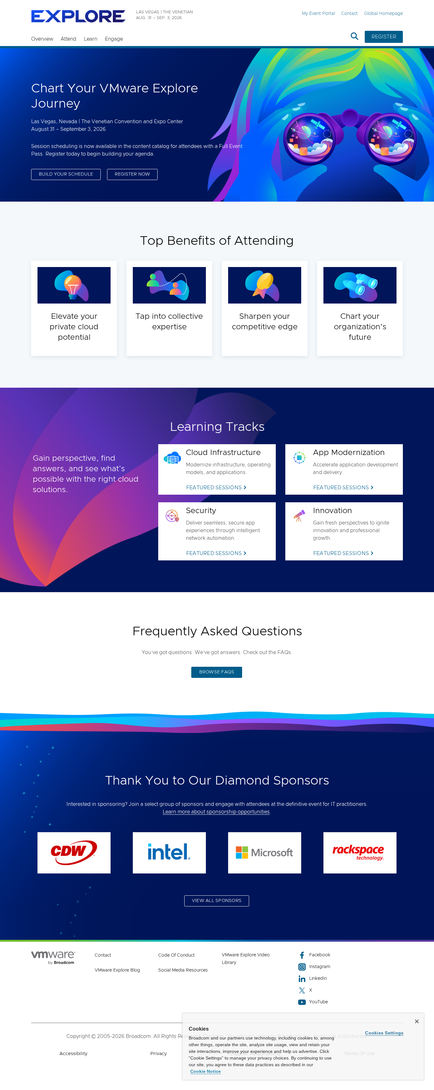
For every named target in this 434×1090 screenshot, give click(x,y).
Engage (114, 39)
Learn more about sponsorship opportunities (216, 811)
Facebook (319, 955)
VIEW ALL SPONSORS (216, 901)
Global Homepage (383, 13)
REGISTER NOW (132, 174)
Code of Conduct (176, 955)
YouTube (318, 1002)
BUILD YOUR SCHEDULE (66, 174)
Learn (90, 39)
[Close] (417, 1021)
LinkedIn (318, 978)
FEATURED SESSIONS (214, 487)
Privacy (158, 1053)
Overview (42, 39)
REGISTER (383, 36)
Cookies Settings (384, 1032)
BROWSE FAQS (216, 672)
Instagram (319, 967)
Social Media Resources (183, 970)
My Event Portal (318, 13)
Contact (349, 13)
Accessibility (73, 1053)
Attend (68, 39)
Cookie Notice (205, 1071)
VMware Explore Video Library (246, 959)
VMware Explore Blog (117, 970)
